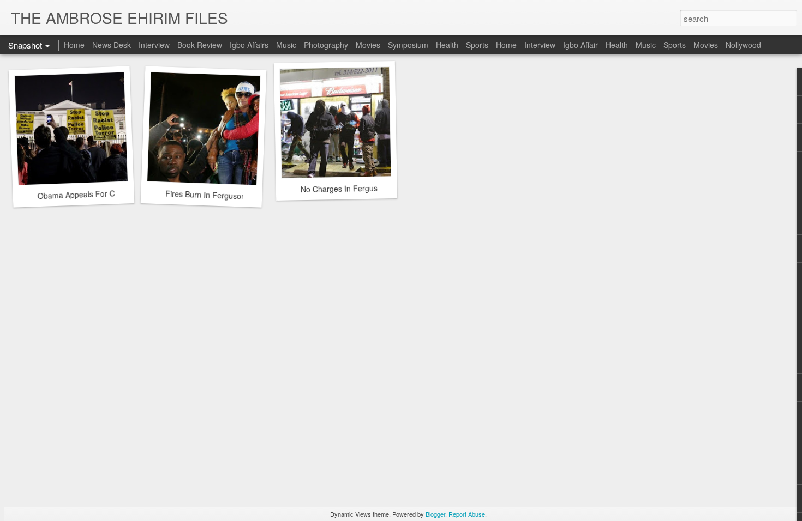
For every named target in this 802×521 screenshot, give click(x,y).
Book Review (199, 44)
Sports (477, 44)
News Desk (111, 44)
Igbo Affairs (249, 44)
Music (286, 44)
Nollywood (743, 44)
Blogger (435, 514)
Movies (368, 44)
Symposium (408, 44)
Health (447, 44)
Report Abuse (466, 514)
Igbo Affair (580, 44)
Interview (154, 44)
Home (74, 44)
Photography (326, 44)
